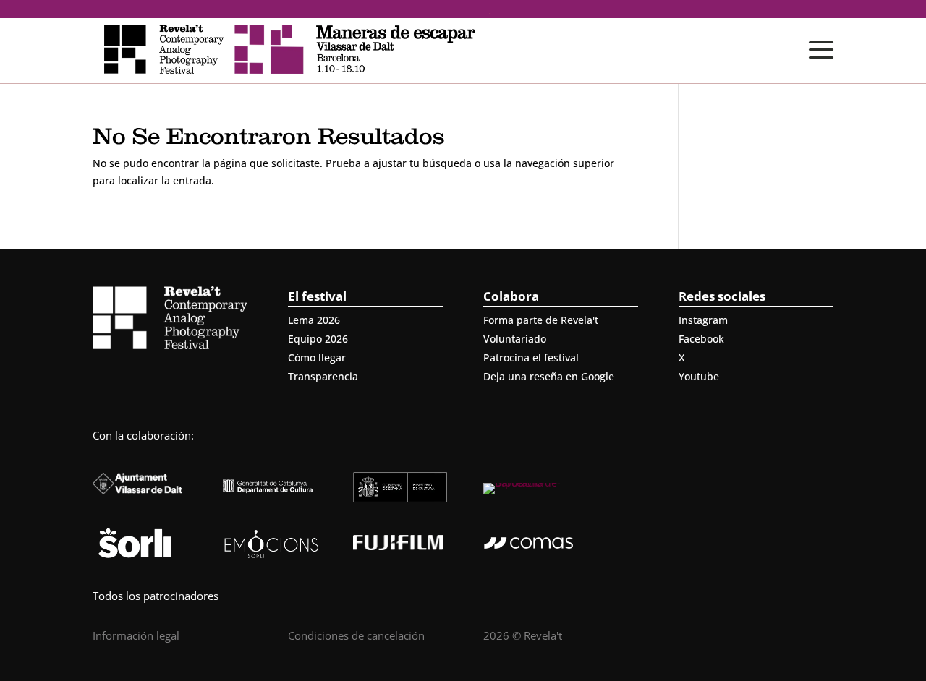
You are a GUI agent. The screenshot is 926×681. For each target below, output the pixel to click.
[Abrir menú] (821, 49)
